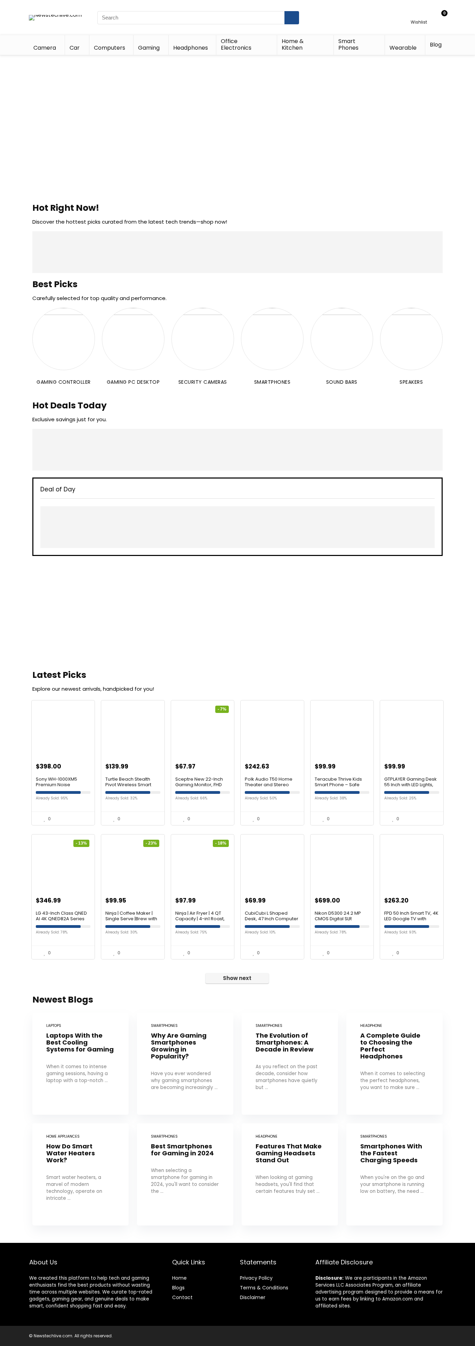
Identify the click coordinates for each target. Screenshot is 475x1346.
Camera (44, 48)
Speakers (411, 382)
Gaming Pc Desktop (133, 382)
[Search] (291, 17)
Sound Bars (341, 382)
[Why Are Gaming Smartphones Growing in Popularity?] (185, 1064)
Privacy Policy (256, 1277)
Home (179, 1277)
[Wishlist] (419, 14)
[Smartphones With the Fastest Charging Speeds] (394, 1174)
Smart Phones (348, 44)
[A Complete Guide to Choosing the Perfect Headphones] (394, 1064)
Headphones (190, 48)
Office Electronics (236, 44)
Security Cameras (202, 382)
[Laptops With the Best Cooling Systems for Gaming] (80, 1064)
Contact (182, 1297)
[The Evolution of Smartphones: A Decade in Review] (290, 1064)
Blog (436, 45)
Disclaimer (252, 1297)
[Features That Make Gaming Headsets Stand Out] (290, 1174)
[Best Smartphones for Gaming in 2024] (185, 1174)
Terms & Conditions (264, 1287)
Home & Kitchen (293, 44)
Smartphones (272, 382)
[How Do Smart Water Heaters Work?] (80, 1174)
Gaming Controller (64, 382)
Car (75, 48)
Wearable (403, 48)
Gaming (149, 48)
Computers (109, 48)
